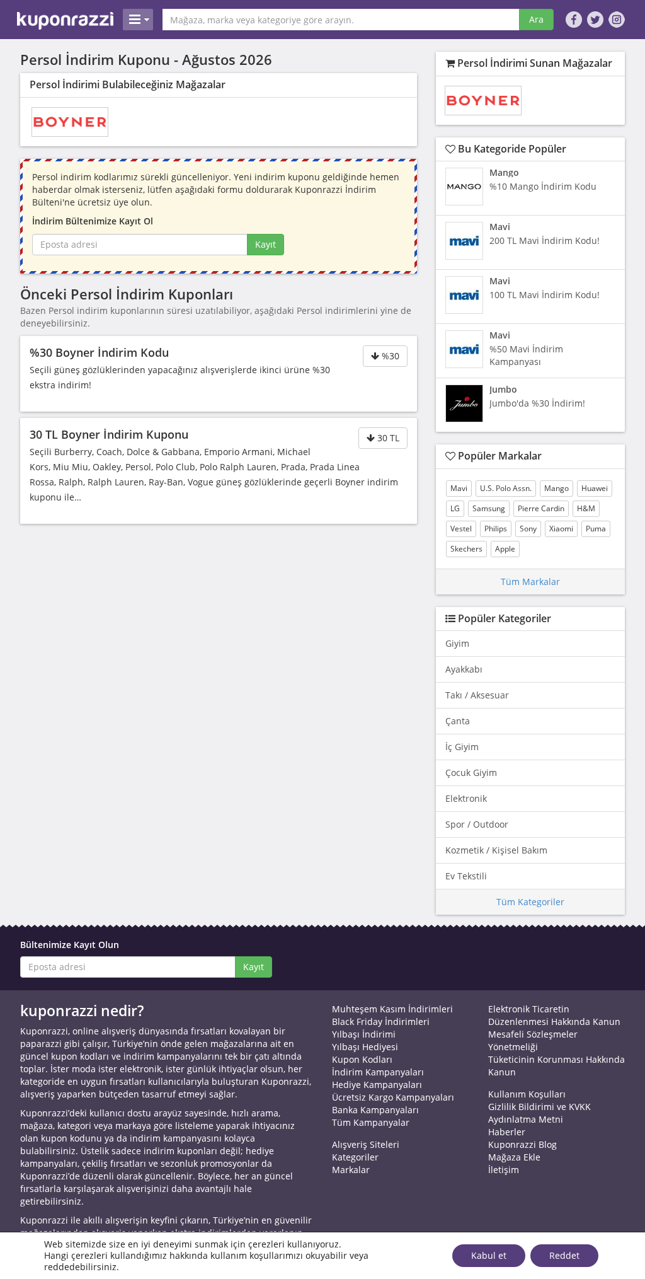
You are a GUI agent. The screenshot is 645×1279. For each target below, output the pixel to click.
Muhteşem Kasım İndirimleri (392, 1009)
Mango (556, 488)
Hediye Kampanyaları (377, 1085)
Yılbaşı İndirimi (364, 1034)
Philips (495, 528)
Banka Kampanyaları (375, 1110)
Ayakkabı (463, 669)
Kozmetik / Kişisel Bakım (496, 850)
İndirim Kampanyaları (378, 1072)
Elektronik (466, 798)
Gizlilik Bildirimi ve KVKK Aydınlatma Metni (539, 1113)
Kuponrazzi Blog (522, 1144)
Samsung (488, 508)
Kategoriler (355, 1157)
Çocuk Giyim (471, 772)
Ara (536, 19)
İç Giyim (462, 747)
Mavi (458, 488)
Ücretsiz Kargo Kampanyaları (393, 1097)
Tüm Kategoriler (530, 902)
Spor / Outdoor (476, 824)
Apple (505, 548)
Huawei (594, 488)
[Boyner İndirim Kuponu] (69, 122)
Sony (528, 528)
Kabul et (488, 1255)
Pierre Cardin (541, 508)
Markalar (351, 1170)
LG (455, 508)
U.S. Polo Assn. (506, 488)
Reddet (564, 1255)
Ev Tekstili (466, 876)
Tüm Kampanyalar (370, 1122)
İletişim (503, 1170)
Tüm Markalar (530, 581)
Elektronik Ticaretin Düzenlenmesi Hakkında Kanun (554, 1015)
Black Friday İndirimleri (381, 1021)
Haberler (506, 1132)
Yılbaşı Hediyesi (365, 1047)
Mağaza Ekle (514, 1157)
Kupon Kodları (362, 1059)
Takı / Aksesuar (477, 695)
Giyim (457, 643)
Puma (596, 528)
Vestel (461, 528)
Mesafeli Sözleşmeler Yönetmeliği (533, 1040)
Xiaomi (561, 528)
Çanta (457, 721)
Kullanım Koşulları (527, 1094)
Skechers (466, 548)
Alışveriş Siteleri (365, 1144)
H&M (586, 508)
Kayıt (265, 244)
